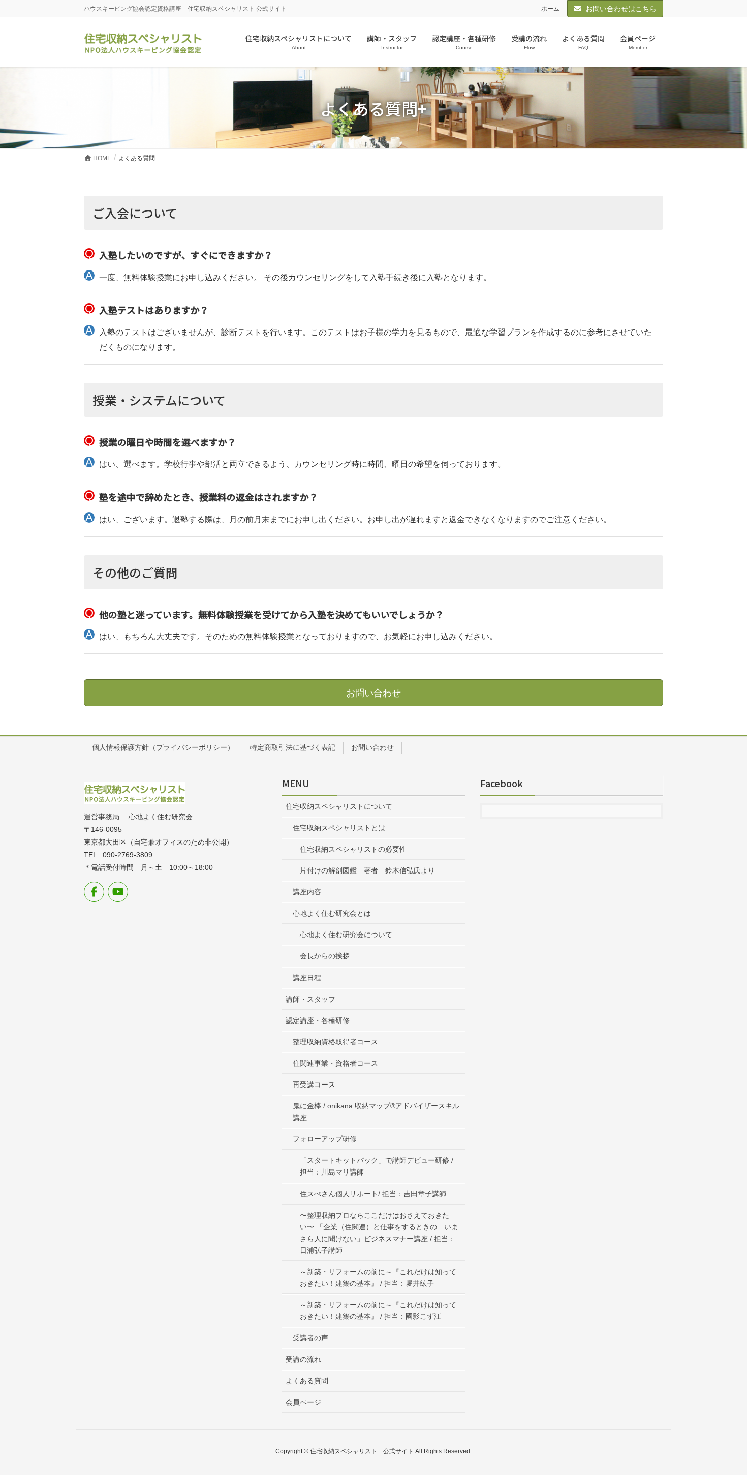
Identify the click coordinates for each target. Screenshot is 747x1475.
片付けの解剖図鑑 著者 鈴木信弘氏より (367, 870)
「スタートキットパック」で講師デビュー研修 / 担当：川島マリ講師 (376, 1166)
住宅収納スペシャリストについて (339, 806)
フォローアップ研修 (325, 1139)
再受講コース (314, 1084)
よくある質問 (307, 1381)
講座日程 (307, 978)
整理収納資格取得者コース (335, 1042)
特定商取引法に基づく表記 (292, 747)
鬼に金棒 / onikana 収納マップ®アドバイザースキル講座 (376, 1112)
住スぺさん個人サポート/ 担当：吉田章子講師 (373, 1194)
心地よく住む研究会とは (332, 913)
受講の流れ (303, 1359)
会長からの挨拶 (325, 956)
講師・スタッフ (310, 999)
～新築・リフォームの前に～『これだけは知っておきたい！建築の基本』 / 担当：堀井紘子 (378, 1277)
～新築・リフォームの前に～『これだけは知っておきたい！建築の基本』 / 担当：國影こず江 (378, 1310)
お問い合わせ (372, 747)
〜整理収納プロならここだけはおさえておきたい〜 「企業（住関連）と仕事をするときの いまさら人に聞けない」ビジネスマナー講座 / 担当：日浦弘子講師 (379, 1232)
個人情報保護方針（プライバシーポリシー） (163, 747)
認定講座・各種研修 (318, 1020)
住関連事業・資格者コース (335, 1063)
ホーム (550, 8)
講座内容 (307, 892)
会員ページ (303, 1402)
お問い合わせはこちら (621, 9)
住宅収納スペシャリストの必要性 (353, 849)
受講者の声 (310, 1338)
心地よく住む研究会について (346, 934)
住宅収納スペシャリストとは (339, 828)
